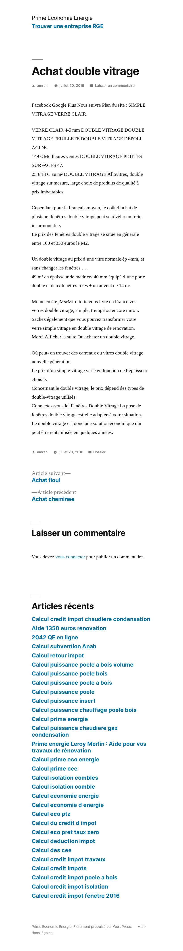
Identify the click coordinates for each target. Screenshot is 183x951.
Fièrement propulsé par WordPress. (103, 926)
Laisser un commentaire (115, 85)
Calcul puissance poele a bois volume (82, 664)
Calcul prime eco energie (65, 759)
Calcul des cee (52, 850)
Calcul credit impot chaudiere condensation (91, 619)
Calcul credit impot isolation (70, 886)
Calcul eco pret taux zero (65, 832)
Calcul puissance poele (63, 691)
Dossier (99, 452)
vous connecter (70, 557)
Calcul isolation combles (65, 777)
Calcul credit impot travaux (68, 859)
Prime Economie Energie (62, 18)
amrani (42, 85)
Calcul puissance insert (64, 700)
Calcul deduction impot (63, 841)
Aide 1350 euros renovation (69, 628)
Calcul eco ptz (51, 813)
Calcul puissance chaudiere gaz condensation (75, 731)
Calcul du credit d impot (64, 823)
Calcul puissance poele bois (70, 673)
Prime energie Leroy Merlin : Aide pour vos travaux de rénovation (89, 747)
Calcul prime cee (54, 768)
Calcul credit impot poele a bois (74, 877)
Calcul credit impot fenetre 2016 (76, 895)
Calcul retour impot (58, 655)
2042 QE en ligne (55, 637)
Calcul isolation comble (63, 786)
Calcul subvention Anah (64, 646)
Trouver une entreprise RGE (67, 26)
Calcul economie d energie (68, 805)
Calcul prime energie (60, 719)
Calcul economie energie (65, 795)
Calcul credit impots (59, 868)
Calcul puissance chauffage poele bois (84, 710)
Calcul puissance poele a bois (72, 682)
